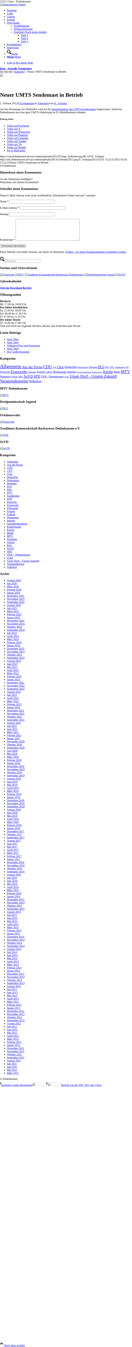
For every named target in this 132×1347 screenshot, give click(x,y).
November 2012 (16, 1014)
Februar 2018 (14, 825)
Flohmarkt (32, 372)
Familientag (119, 367)
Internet (71, 371)
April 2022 (13, 698)
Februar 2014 (14, 967)
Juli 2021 (12, 726)
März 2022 (13, 701)
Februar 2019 (14, 794)
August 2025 (14, 605)
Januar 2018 (13, 828)
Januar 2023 (13, 679)
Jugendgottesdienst (83, 372)
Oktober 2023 (14, 654)
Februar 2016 (14, 893)
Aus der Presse (32, 367)
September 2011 (15, 1057)
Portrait (11, 19)
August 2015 (14, 911)
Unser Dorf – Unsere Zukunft (23, 560)
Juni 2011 (12, 1066)
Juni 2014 (12, 955)
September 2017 (16, 837)
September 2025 (16, 602)
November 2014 (16, 939)
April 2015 (13, 924)
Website (4, 214)
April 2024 (13, 636)
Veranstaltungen (14, 381)
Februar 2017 (14, 856)
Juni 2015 (12, 918)
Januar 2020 (13, 763)
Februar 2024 (14, 642)
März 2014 (13, 964)
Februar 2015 (14, 930)
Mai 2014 (12, 958)
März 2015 (13, 927)
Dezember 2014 (15, 936)
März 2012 (13, 1038)
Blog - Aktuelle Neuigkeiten (16, 68)
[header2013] (13, 4)
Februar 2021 (14, 735)
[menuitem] (69, 52)
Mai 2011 (12, 1069)
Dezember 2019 (15, 766)
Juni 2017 (12, 843)
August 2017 (14, 840)
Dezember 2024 (15, 620)
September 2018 (16, 806)
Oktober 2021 (14, 716)
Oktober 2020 (14, 744)
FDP (127, 367)
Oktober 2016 (14, 868)
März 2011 (13, 1073)
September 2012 (16, 1020)
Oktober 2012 (14, 1017)
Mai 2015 (12, 921)
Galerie (11, 16)
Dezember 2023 (15, 648)
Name (4, 201)
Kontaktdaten (14, 44)
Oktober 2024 (14, 626)
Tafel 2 (24, 38)
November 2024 (16, 623)
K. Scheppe (60, 103)
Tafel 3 (24, 41)
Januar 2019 (13, 797)
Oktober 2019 (14, 772)
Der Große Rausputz (18, 351)
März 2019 (13, 791)
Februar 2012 (14, 1042)
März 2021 (13, 732)
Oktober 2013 (14, 980)
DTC (112, 367)
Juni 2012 (12, 1029)
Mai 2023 (12, 667)
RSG (20, 376)
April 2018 (13, 818)
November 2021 (16, 713)
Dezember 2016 (15, 862)
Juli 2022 (12, 695)
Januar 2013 (13, 1008)
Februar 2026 (14, 589)
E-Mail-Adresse (9, 207)
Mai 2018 (12, 815)
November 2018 (16, 803)
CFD (54, 367)
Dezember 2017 (15, 831)
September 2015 (16, 908)
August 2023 (14, 660)
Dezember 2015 (15, 899)
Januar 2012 (13, 1045)
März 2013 (13, 1001)
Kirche (108, 372)
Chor (60, 367)
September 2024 (16, 629)
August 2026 (14, 580)
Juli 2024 (12, 633)
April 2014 (13, 961)
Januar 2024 (13, 645)
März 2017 (13, 853)
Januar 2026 (13, 592)
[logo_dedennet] (10, 75)
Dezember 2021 (15, 710)
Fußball (49, 372)
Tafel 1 (24, 35)
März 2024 (13, 639)
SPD (37, 376)
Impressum (13, 47)
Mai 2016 (12, 884)
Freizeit (41, 371)
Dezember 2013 (15, 973)
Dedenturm (83, 367)
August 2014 (14, 949)
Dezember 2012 (15, 1011)
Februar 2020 (14, 760)
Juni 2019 (12, 781)
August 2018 (14, 809)
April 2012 (13, 1035)
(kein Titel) (13, 339)
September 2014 (16, 946)
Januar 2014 (13, 970)
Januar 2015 (13, 933)
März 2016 (13, 890)
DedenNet (70, 367)
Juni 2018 (12, 812)
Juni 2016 (12, 880)
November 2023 (16, 651)
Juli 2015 (12, 915)
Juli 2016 (12, 877)
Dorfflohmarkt (21, 25)
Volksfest (35, 381)
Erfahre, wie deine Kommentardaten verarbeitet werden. (95, 251)
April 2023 (13, 670)
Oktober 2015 (14, 905)
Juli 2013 (12, 989)
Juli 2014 (12, 952)
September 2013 (16, 983)
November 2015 (16, 902)
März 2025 (13, 611)
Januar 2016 (13, 896)
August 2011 (14, 1060)
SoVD (28, 376)
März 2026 (13, 586)
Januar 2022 (13, 707)
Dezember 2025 (15, 595)
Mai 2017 (12, 846)
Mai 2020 (12, 753)
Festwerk (5, 371)
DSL (107, 367)
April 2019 (13, 788)
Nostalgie (5, 376)
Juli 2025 (12, 608)
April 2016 (13, 887)
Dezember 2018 (15, 800)
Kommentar (7, 239)
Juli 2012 (12, 1026)
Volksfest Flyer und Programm (23, 345)
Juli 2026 (12, 583)
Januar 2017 (13, 859)
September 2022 (16, 688)
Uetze (66, 377)
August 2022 (14, 691)
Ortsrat (14, 376)
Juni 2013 (12, 992)
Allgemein (43, 103)
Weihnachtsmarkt (23, 29)
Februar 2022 (14, 704)
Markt (117, 371)
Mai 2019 (12, 784)
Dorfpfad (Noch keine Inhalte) (30, 32)
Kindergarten (97, 372)
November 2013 (16, 977)
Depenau (93, 367)
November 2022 (16, 685)
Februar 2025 (14, 614)
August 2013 (14, 986)
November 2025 (16, 598)
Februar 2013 (14, 1004)
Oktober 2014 (14, 942)
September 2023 (16, 657)
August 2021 (14, 722)
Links (10, 13)
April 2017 (13, 849)
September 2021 (16, 719)
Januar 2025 (13, 617)
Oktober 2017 (14, 834)
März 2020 (13, 757)
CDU (47, 366)
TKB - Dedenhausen (52, 376)
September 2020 (16, 747)
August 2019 (14, 778)
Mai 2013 (12, 995)
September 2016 (16, 871)
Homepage (60, 372)
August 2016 (14, 874)
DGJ (101, 367)
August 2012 (14, 1023)
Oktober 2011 (14, 1054)
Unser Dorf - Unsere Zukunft (93, 376)
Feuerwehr (19, 372)
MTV (125, 371)
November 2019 (16, 769)
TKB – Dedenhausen (18, 554)
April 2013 (13, 998)
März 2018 (13, 822)
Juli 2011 (12, 1063)
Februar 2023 (14, 676)
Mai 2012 (12, 1032)
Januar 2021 (13, 738)
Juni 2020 (12, 750)
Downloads (13, 22)
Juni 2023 (12, 664)
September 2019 (16, 775)
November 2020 (16, 741)
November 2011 (15, 1051)
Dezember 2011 (15, 1048)
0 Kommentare (26, 103)
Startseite (12, 10)
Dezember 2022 (15, 682)
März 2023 (13, 673)
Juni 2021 (12, 729)
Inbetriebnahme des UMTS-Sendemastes (74, 109)
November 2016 (16, 865)
